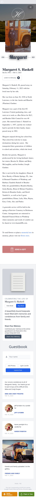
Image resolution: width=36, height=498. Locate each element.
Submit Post (18, 370)
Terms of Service (23, 489)
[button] (18, 451)
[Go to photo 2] (18, 461)
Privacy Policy (12, 489)
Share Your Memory (13, 336)
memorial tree (27, 232)
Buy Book (21, 306)
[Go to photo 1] (17, 461)
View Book (9, 306)
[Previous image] (4, 451)
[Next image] (31, 451)
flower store (25, 235)
